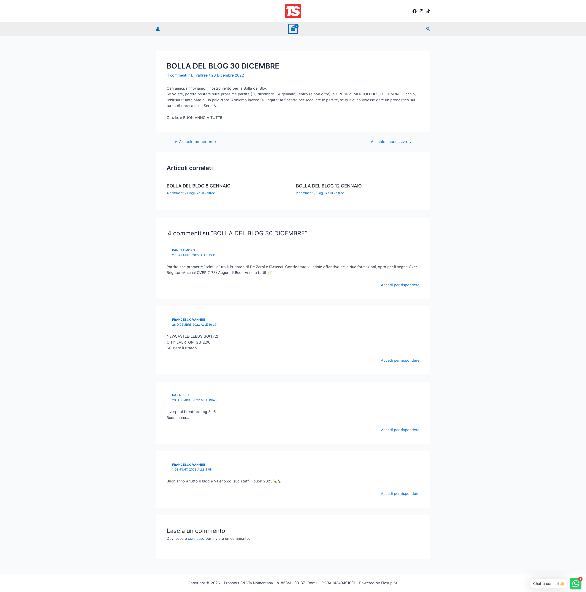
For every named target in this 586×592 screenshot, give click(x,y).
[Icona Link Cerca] (428, 29)
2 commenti (304, 193)
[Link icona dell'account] (158, 29)
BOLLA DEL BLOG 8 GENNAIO (199, 186)
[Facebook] (414, 11)
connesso (196, 538)
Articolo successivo (391, 141)
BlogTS (192, 193)
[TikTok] (428, 11)
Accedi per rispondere (400, 285)
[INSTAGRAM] (421, 11)
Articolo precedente (195, 141)
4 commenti (177, 75)
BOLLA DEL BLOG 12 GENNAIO (329, 186)
